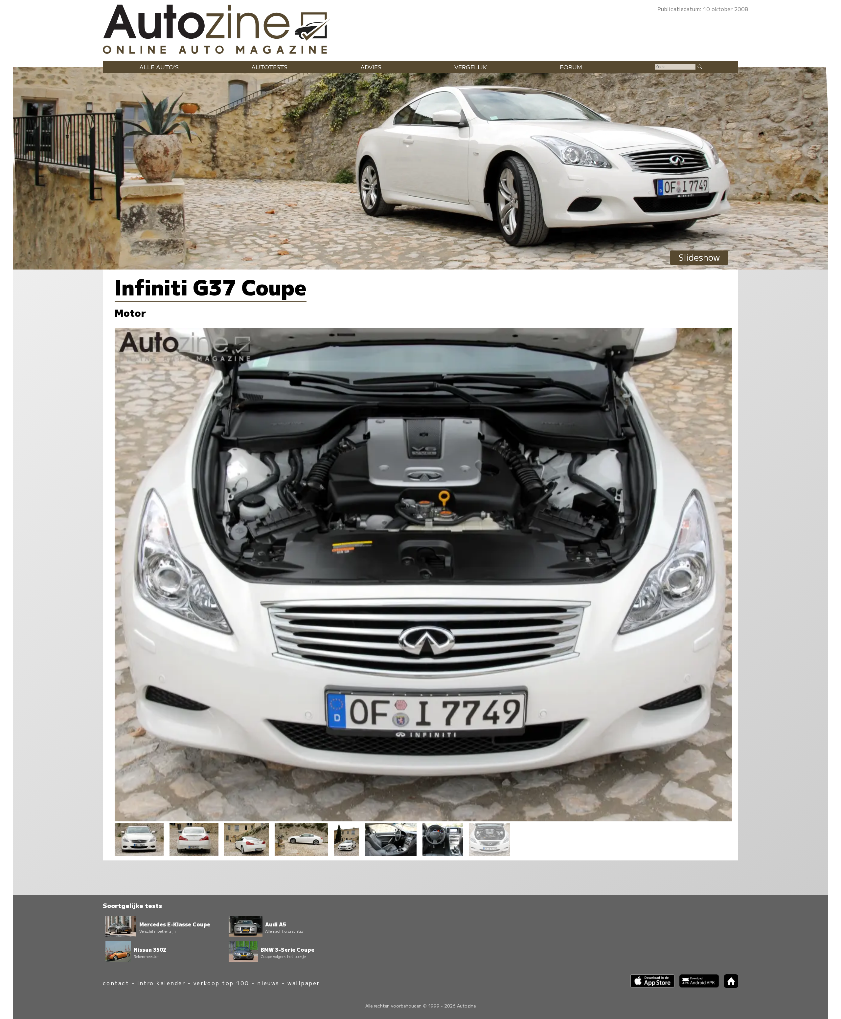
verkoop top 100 (221, 983)
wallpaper (303, 983)
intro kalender (161, 983)
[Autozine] (420, 27)
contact (116, 983)
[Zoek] (699, 66)
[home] (729, 985)
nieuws (268, 983)
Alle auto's (159, 67)
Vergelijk (470, 67)
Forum (571, 67)
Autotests (269, 67)
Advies (370, 67)
